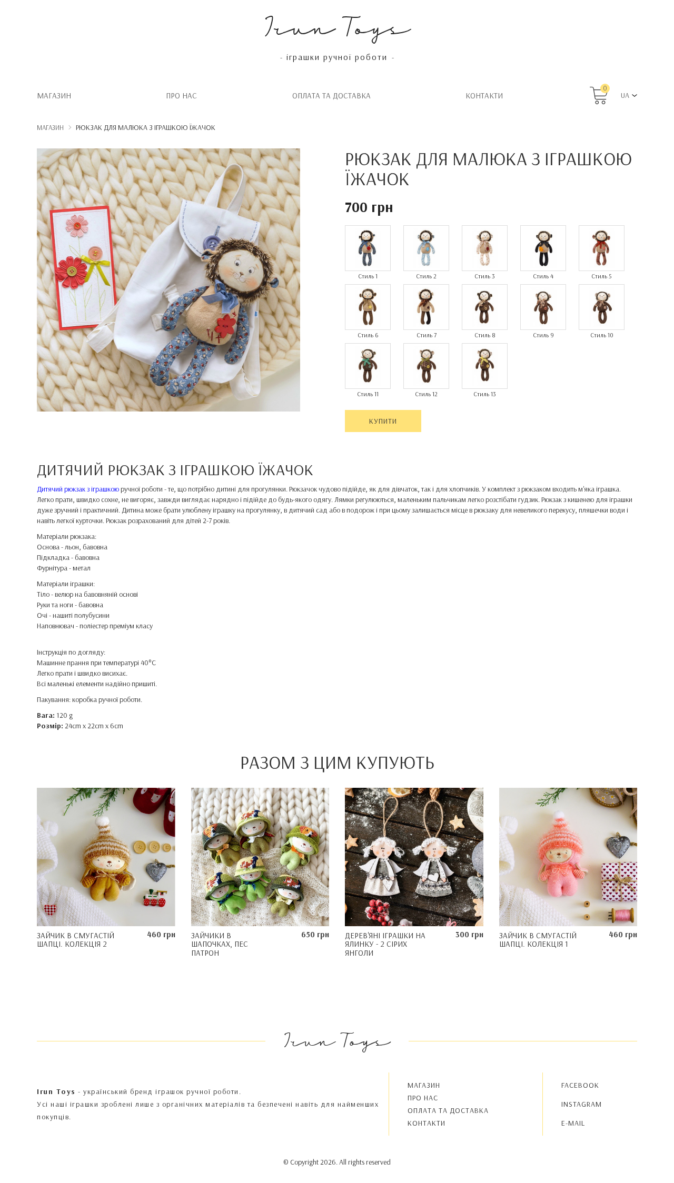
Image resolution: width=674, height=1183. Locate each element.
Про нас (181, 96)
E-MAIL (573, 1123)
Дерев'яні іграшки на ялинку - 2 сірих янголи (385, 944)
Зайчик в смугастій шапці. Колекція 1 (538, 939)
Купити (383, 421)
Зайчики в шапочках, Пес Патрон (219, 944)
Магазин (54, 96)
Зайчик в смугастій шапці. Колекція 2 (75, 939)
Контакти (484, 96)
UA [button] (625, 95)
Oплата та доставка (331, 96)
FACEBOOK (580, 1085)
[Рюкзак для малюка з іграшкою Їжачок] (168, 281)
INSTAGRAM (581, 1104)
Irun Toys (337, 26)
